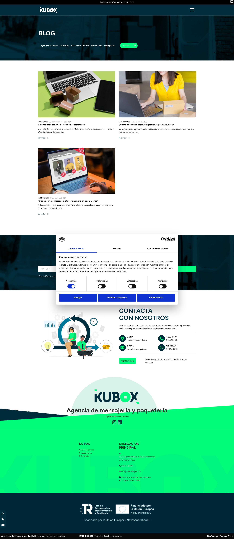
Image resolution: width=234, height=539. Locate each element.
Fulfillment (76, 45)
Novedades (96, 45)
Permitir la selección (117, 297)
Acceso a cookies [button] (57, 536)
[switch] (102, 286)
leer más (41, 138)
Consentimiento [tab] (76, 248)
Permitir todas (156, 297)
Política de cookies (40, 536)
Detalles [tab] (117, 248)
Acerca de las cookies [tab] (157, 248)
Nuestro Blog (86, 453)
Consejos (64, 45)
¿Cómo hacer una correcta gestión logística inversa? (146, 124)
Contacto (85, 456)
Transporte (109, 45)
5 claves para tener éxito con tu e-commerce (61, 124)
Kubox (86, 45)
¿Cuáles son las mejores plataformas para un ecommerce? (68, 201)
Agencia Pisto (226, 536)
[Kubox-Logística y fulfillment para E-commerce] (48, 10)
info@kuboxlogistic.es (137, 349)
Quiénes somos (87, 450)
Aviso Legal (6, 536)
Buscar (133, 45)
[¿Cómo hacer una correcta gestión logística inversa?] (157, 94)
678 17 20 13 (171, 349)
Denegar (78, 297)
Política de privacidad (21, 536)
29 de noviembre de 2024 (60, 122)
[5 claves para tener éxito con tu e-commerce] (76, 94)
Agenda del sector (49, 45)
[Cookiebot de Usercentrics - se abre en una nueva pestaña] (163, 239)
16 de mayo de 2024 (140, 122)
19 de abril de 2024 (58, 198)
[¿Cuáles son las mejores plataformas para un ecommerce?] (76, 171)
